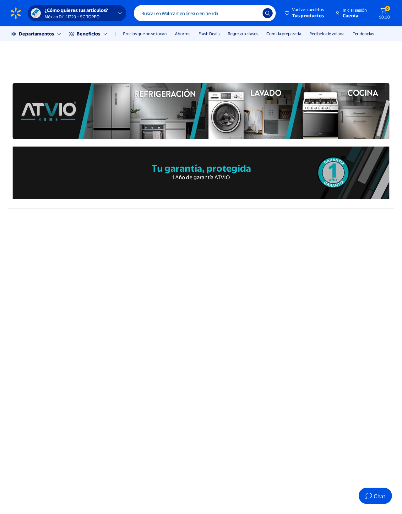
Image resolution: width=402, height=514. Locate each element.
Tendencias (363, 33)
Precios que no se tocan (145, 33)
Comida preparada (283, 33)
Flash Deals (209, 33)
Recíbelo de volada (327, 33)
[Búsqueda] (268, 13)
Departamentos (36, 34)
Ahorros (182, 33)
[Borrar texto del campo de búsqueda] (253, 13)
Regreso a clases (243, 33)
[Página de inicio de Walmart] (16, 13)
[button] (305, 13)
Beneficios (88, 34)
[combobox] (205, 13)
